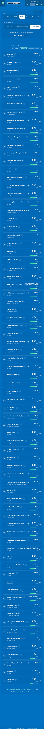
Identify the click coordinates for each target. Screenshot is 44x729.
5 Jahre (34, 16)
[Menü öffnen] (2, 3)
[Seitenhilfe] (41, 4)
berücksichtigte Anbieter (13, 689)
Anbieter (15, 48)
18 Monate (9, 16)
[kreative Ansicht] (37, 4)
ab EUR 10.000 (35, 26)
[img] (34, 74)
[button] (22, 55)
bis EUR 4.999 (9, 26)
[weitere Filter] (35, 11)
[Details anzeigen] (40, 55)
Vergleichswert (34, 48)
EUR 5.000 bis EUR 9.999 (22, 26)
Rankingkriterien (27, 689)
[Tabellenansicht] (27, 4)
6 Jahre (40, 16)
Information (34, 1)
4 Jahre (28, 16)
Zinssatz (24, 48)
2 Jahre (16, 16)
